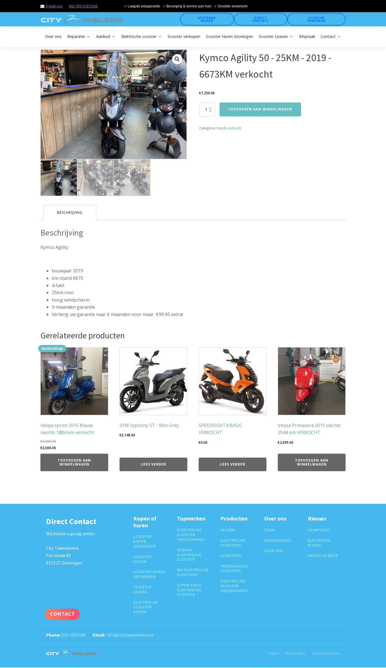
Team (269, 530)
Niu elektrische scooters (193, 572)
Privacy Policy (295, 653)
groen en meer (323, 555)
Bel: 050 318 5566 (83, 6)
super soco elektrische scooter (189, 590)
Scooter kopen (142, 559)
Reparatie (76, 36)
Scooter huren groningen (149, 574)
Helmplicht (319, 530)
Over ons (53, 36)
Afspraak (307, 36)
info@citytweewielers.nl (130, 635)
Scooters (230, 555)
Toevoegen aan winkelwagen (260, 109)
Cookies (273, 653)
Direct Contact (260, 19)
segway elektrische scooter (189, 555)
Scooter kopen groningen (144, 541)
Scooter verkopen (316, 19)
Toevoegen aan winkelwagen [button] (74, 462)
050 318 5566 (74, 635)
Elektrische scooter (139, 36)
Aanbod (103, 36)
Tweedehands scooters (234, 568)
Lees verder (153, 464)
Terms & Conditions (326, 653)
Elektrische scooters (232, 543)
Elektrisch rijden (319, 543)
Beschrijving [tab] (70, 212)
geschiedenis (277, 540)
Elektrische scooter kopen (145, 607)
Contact (328, 36)
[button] (177, 59)
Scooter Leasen (273, 36)
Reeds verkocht (229, 128)
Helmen (227, 530)
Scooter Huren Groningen (229, 36)
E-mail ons (54, 6)
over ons (274, 551)
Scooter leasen (142, 589)
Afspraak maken (207, 19)
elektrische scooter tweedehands (191, 535)
